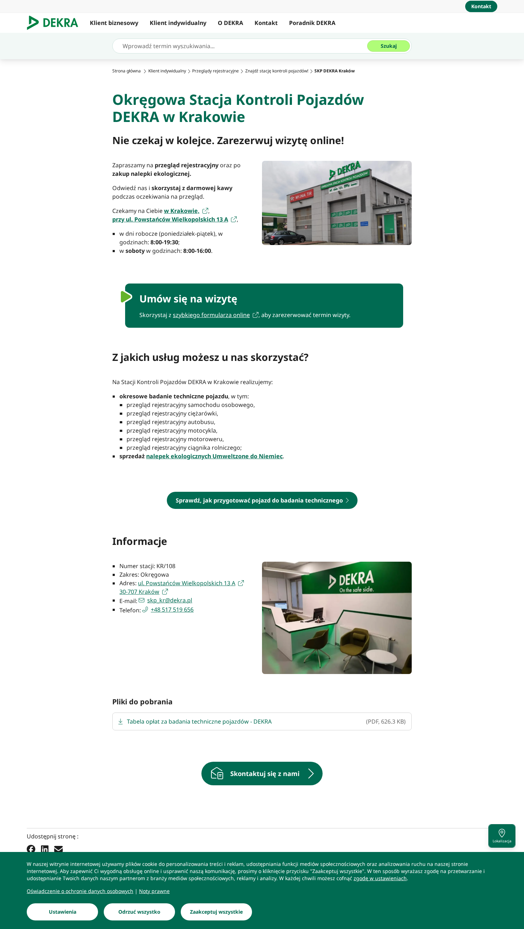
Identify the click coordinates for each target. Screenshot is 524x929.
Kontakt (266, 23)
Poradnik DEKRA (312, 23)
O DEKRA (230, 23)
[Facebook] (31, 848)
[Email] (58, 848)
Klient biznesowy (114, 23)
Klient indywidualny (178, 23)
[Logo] (55, 23)
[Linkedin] (44, 848)
